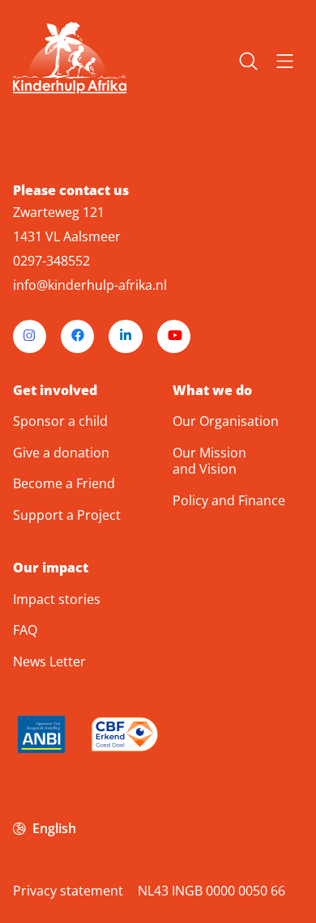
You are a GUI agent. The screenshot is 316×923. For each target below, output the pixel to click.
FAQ (25, 630)
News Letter (49, 661)
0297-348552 (51, 261)
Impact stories (56, 599)
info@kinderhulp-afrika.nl (90, 285)
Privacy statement (68, 891)
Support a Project (67, 515)
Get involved (55, 390)
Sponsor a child (60, 421)
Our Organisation (226, 421)
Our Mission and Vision (209, 461)
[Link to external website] (41, 737)
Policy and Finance (229, 500)
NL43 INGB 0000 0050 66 (211, 891)
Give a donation (61, 453)
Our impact (50, 567)
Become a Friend (64, 483)
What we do (212, 390)
